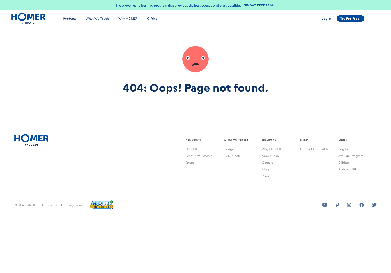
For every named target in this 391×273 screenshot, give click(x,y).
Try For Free (349, 18)
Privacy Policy (73, 205)
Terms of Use (50, 205)
